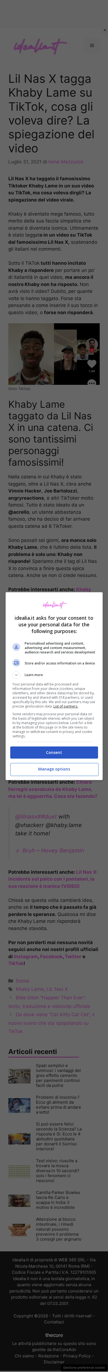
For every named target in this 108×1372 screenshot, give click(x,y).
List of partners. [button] (65, 706)
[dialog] (54, 686)
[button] (54, 675)
